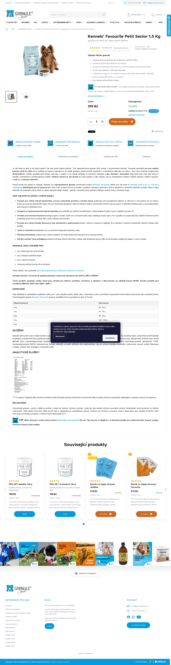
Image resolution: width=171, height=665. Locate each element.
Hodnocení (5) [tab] (111, 156)
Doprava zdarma (11, 624)
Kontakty (8, 3)
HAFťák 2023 (10, 646)
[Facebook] (128, 616)
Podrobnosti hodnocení (121, 48)
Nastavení (59, 336)
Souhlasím (110, 338)
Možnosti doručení (137, 115)
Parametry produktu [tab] (68, 156)
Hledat (103, 15)
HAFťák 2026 (10, 635)
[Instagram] (133, 616)
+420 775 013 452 (138, 611)
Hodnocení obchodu (84, 3)
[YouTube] (138, 616)
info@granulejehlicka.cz (140, 606)
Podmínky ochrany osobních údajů (45, 3)
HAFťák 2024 (10, 642)
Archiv (49, 626)
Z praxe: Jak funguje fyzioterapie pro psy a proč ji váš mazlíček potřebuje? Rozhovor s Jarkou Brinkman (60, 611)
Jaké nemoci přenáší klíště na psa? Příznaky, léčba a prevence (61, 619)
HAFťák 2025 (10, 639)
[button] (84, 524)
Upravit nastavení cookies (60, 662)
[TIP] (146, 467)
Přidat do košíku (119, 121)
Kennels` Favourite (40, 297)
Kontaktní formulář (138, 625)
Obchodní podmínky (22, 3)
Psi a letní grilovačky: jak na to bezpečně (59, 605)
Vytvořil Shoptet (141, 662)
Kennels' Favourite (100, 184)
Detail (24, 514)
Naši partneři (10, 631)
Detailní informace (95, 96)
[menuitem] (12, 22)
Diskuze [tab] (147, 156)
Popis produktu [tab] (25, 156)
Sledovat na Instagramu (87, 573)
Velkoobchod (10, 628)
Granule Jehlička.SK (85, 653)
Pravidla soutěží (67, 3)
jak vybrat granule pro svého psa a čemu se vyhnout (60, 270)
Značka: (146, 49)
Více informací (69, 331)
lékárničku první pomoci (68, 420)
